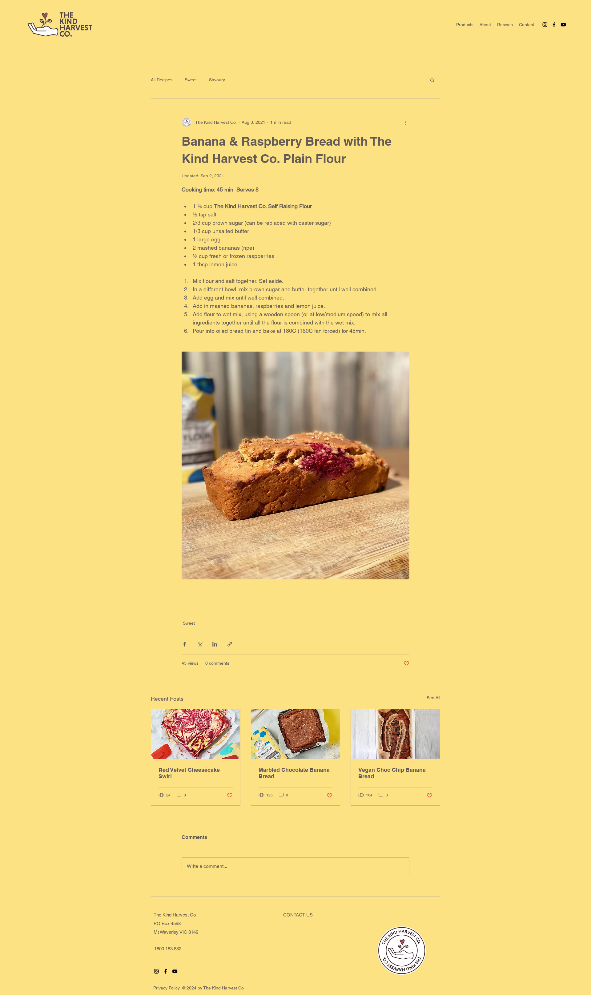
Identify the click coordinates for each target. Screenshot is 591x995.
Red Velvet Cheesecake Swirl (189, 773)
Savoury (217, 79)
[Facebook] (554, 25)
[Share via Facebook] (184, 644)
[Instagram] (545, 25)
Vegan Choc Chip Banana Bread (392, 773)
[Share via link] (230, 644)
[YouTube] (563, 25)
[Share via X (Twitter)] (200, 644)
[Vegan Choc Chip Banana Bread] (395, 734)
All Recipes (161, 79)
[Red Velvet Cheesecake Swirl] (195, 734)
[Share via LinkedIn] (215, 644)
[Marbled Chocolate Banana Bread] (295, 734)
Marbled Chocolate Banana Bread (294, 773)
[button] (485, 24)
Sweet (191, 79)
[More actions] (405, 122)
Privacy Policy (166, 987)
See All (433, 697)
